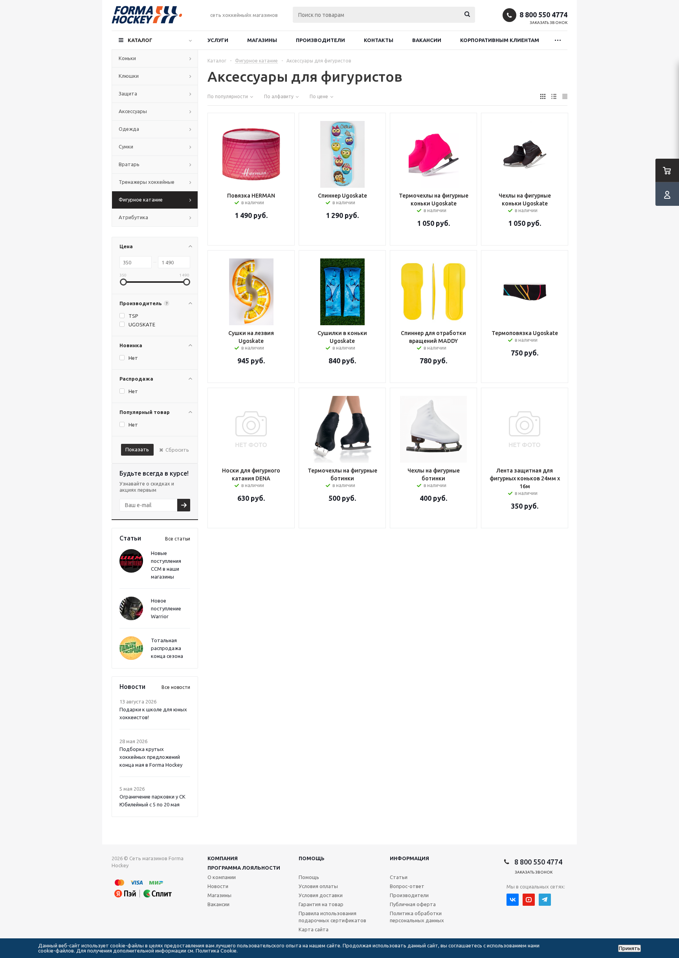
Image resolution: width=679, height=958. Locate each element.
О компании (221, 877)
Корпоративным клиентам (499, 40)
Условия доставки (321, 895)
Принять (629, 948)
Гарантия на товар (321, 904)
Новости (217, 886)
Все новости (175, 687)
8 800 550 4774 (543, 14)
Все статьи (177, 538)
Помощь (312, 858)
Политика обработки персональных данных (417, 916)
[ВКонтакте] (512, 900)
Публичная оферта (413, 904)
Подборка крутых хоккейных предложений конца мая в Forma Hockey (150, 756)
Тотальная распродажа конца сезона (167, 648)
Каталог (140, 40)
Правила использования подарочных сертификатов (332, 916)
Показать (137, 449)
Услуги (217, 40)
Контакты (378, 40)
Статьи (398, 877)
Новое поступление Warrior (166, 608)
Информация (409, 858)
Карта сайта (313, 929)
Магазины (262, 40)
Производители (320, 40)
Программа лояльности (243, 867)
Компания (222, 858)
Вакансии (426, 40)
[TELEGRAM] (545, 900)
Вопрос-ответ (407, 886)
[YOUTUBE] (529, 900)
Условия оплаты (318, 886)
